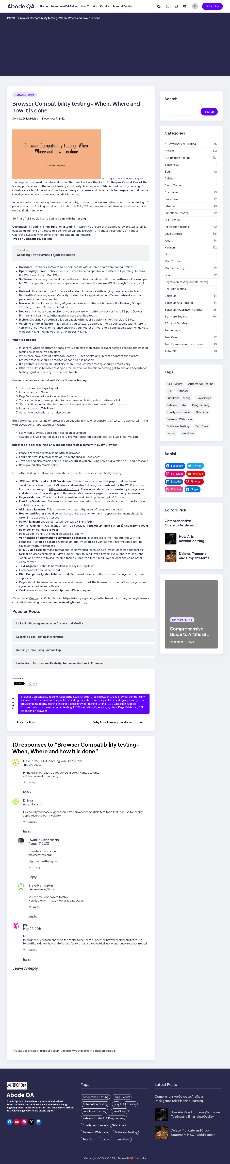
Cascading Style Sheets (74, 696)
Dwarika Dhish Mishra (43, 840)
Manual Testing (175, 268)
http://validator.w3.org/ (64, 489)
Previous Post (26, 722)
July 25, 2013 (32, 765)
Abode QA (21, 6)
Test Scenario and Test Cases (184, 344)
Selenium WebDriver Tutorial (183, 309)
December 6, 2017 (41, 889)
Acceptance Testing (95, 1097)
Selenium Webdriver (179, 419)
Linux (168, 254)
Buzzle (33, 598)
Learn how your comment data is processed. (88, 1050)
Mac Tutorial (173, 261)
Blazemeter (172, 164)
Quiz (167, 275)
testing (171, 433)
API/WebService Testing (180, 144)
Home (12, 17)
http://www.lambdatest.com (66, 900)
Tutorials (170, 351)
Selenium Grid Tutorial (179, 302)
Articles (169, 151)
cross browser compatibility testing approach (108, 700)
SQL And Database (177, 323)
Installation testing (177, 226)
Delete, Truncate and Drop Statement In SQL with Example (196, 558)
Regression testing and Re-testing (186, 282)
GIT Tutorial (172, 220)
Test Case (171, 337)
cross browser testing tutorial (88, 703)
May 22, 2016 (32, 928)
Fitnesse (170, 206)
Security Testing (175, 289)
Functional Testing (177, 213)
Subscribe (212, 6)
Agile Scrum (174, 384)
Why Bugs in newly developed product (119, 722)
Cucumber (171, 192)
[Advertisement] (115, 47)
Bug (167, 171)
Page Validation (127, 707)
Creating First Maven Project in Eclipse (46, 255)
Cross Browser (100, 696)
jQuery (169, 240)
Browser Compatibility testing (39, 696)
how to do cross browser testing (52, 707)
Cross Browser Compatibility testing (56, 700)
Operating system (105, 707)
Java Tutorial (173, 233)
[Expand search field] (195, 6)
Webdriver (188, 433)
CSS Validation (117, 703)
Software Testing (25, 94)
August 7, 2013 (33, 804)
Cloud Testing (173, 185)
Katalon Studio (176, 405)
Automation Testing (177, 157)
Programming (200, 405)
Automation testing (200, 384)
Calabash (170, 178)
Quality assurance (178, 412)
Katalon (170, 247)
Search (209, 111)
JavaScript (204, 398)
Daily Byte (171, 199)
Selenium (170, 295)
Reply (27, 792)
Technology (172, 330)
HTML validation (83, 707)
